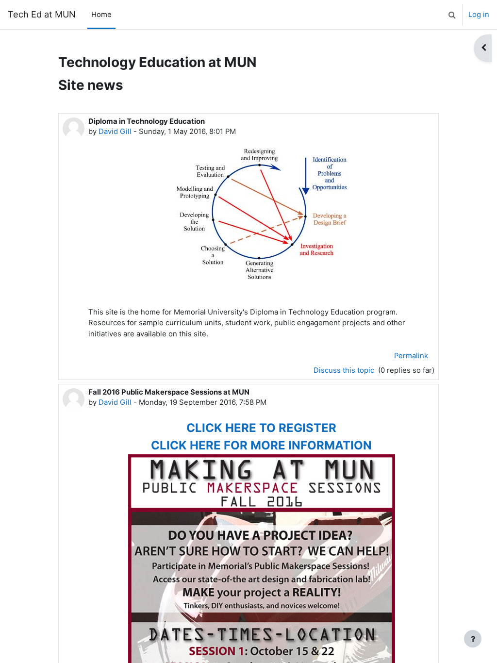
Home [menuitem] (101, 14)
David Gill (115, 131)
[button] (452, 14)
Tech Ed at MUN (42, 14)
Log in (478, 14)
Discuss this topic (345, 370)
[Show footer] (472, 638)
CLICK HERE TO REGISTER (261, 428)
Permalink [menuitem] (411, 355)
